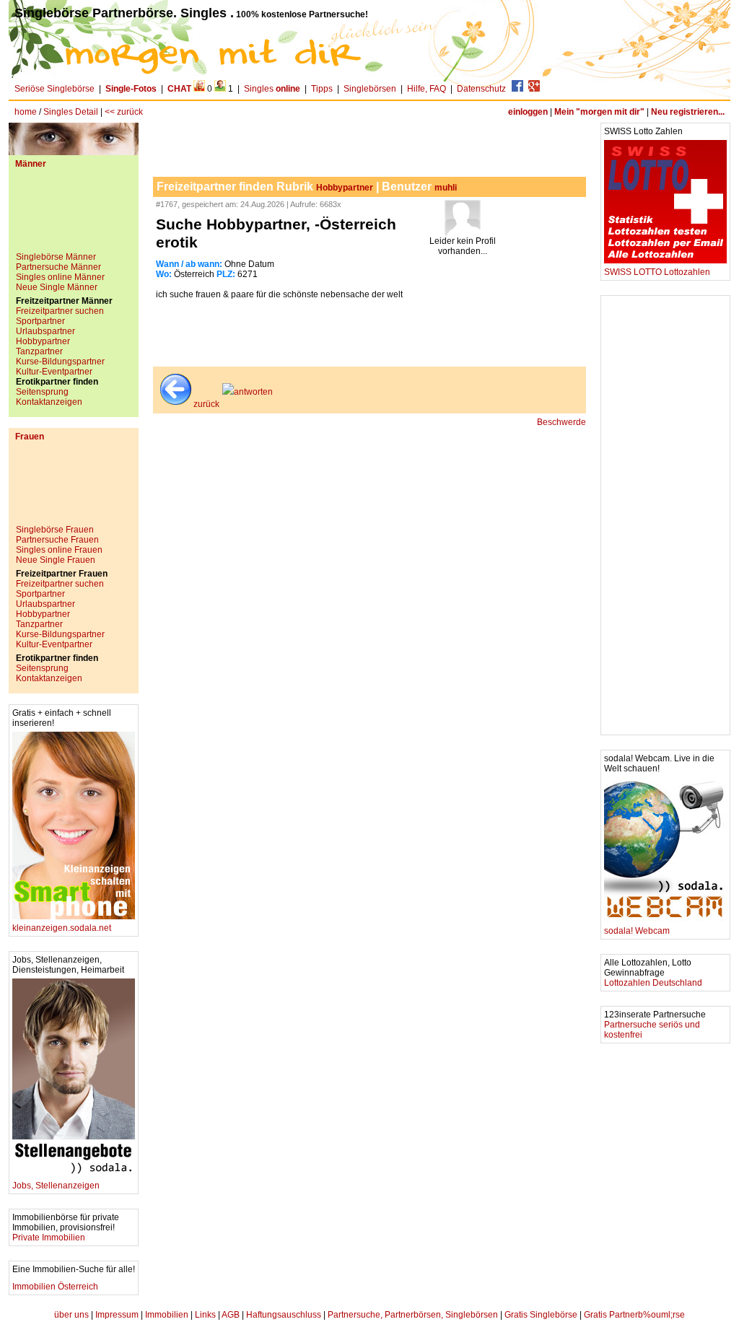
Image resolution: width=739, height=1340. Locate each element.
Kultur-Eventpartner (54, 372)
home (25, 112)
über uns (71, 1315)
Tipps (322, 89)
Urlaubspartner (45, 331)
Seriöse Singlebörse (54, 89)
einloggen (528, 112)
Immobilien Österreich (55, 1287)
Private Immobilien (48, 1237)
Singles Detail (70, 112)
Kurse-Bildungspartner (60, 361)
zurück (206, 404)
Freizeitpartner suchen (60, 311)
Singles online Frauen (59, 550)
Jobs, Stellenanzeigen (56, 1186)
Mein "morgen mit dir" (599, 112)
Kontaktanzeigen (49, 402)
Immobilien (166, 1315)
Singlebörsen (370, 89)
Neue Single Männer (56, 287)
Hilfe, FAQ (426, 89)
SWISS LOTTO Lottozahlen (657, 272)
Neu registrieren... (688, 112)
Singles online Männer (60, 277)
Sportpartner (40, 321)
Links (205, 1315)
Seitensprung (42, 392)
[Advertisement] (73, 215)
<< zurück (124, 112)
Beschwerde (561, 422)
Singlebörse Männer (56, 257)
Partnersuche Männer (58, 267)
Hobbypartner (43, 341)
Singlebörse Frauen (55, 530)
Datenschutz (481, 89)
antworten (253, 392)
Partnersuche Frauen (57, 540)
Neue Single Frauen (55, 560)
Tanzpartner (39, 351)
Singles (272, 89)
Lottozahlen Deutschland (653, 983)
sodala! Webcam (637, 931)
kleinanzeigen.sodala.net (61, 928)
